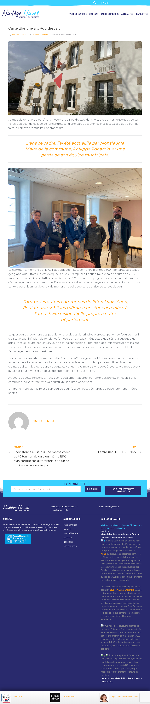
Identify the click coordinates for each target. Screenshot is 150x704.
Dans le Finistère (39, 34)
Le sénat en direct (69, 697)
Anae (103, 554)
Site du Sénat (18, 697)
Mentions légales (70, 546)
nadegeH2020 (19, 34)
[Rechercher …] (94, 2)
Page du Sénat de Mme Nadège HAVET (125, 697)
